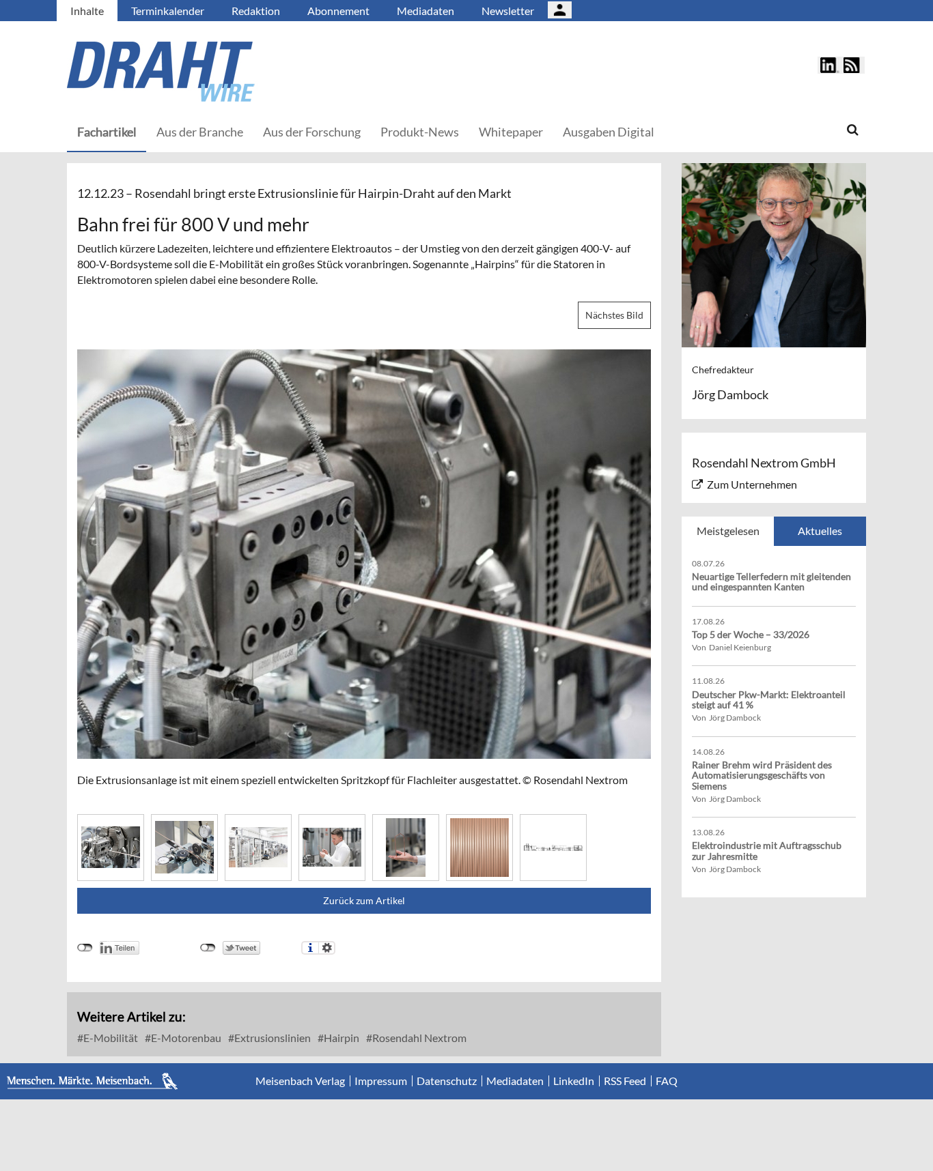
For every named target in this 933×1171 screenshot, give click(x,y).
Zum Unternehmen (752, 484)
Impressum (380, 1080)
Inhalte (87, 10)
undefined (85, 948)
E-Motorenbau (185, 1037)
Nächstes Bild (614, 315)
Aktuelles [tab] (820, 530)
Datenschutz (447, 1080)
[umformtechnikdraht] (237, 72)
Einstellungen (326, 948)
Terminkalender (167, 10)
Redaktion (256, 10)
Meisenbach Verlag (300, 1080)
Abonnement (338, 10)
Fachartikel (107, 131)
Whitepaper (511, 131)
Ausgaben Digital (608, 131)
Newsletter (508, 10)
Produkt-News (419, 131)
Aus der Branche (199, 131)
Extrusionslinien (271, 1037)
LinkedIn (573, 1080)
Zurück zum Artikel (364, 900)
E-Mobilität (109, 1037)
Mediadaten (425, 10)
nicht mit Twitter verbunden (208, 948)
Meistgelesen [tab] (728, 530)
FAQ (667, 1080)
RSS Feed (625, 1080)
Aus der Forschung (312, 131)
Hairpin (340, 1037)
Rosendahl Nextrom (418, 1037)
